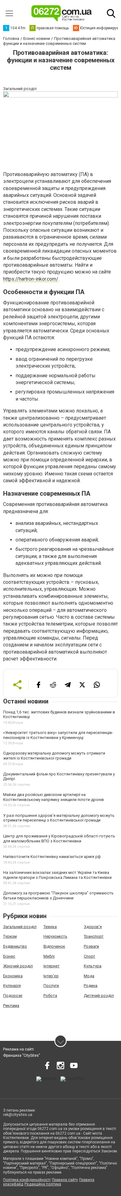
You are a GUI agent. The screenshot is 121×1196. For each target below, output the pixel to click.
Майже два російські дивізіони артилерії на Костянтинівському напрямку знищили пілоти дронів (53, 797)
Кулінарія (12, 985)
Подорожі (12, 995)
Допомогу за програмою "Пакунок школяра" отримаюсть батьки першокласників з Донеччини (58, 895)
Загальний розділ (20, 926)
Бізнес (9, 956)
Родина (90, 985)
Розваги (91, 946)
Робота (50, 995)
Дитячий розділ (99, 995)
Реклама (11, 1005)
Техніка (50, 926)
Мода (89, 976)
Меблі (49, 956)
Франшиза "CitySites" (21, 1055)
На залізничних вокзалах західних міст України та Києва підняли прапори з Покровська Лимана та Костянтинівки (57, 875)
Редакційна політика (43, 1184)
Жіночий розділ (18, 966)
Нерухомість (55, 936)
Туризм (10, 936)
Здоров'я (93, 926)
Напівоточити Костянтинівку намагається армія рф (52, 856)
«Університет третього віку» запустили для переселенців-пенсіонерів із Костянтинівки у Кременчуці (58, 735)
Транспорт (94, 936)
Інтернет (51, 966)
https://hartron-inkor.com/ (30, 279)
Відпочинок (54, 946)
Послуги (51, 985)
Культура (92, 966)
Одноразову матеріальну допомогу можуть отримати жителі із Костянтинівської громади (54, 755)
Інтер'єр (51, 976)
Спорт (89, 956)
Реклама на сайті (18, 1049)
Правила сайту (65, 1180)
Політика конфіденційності (27, 1180)
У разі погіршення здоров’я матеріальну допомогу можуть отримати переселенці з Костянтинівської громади (58, 818)
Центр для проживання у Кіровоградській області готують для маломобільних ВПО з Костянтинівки (59, 838)
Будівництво (15, 946)
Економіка (13, 976)
